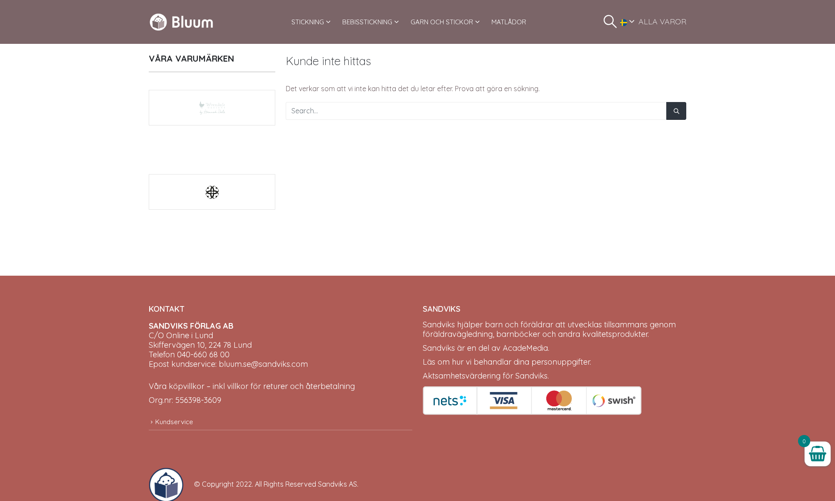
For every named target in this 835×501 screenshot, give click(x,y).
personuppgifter (560, 362)
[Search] (676, 111)
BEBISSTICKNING (367, 22)
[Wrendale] (212, 107)
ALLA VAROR (662, 21)
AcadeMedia (525, 348)
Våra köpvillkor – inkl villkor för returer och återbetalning (252, 386)
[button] (610, 21)
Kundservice (174, 422)
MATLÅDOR (508, 22)
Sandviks (439, 325)
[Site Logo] (181, 22)
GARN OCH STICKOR (442, 22)
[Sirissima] (212, 192)
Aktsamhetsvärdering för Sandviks (485, 376)
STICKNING (307, 22)
